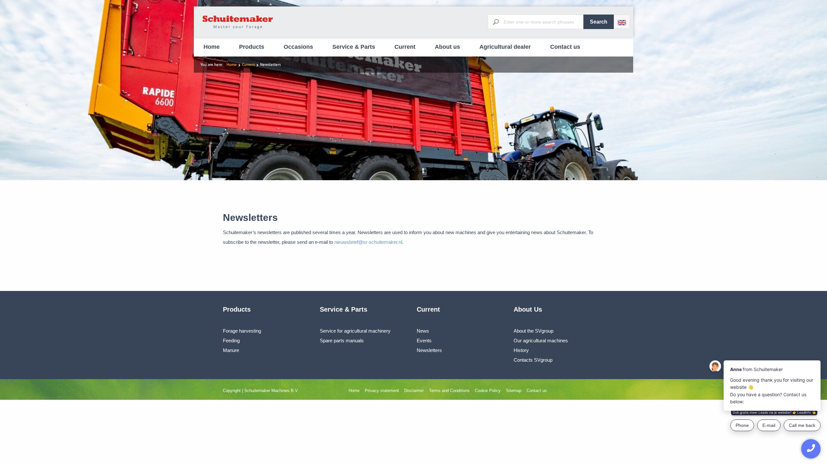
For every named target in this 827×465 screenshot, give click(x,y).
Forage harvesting (242, 331)
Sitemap (513, 390)
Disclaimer (414, 390)
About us (447, 47)
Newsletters (429, 350)
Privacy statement (382, 390)
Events (424, 340)
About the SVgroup (533, 331)
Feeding (231, 340)
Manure (231, 350)
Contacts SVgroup (533, 360)
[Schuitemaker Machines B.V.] (238, 29)
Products (251, 47)
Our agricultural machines (541, 340)
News (423, 331)
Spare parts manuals (342, 340)
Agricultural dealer (505, 47)
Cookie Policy (488, 390)
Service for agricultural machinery (355, 331)
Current (404, 47)
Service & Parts (353, 47)
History (521, 350)
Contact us (565, 47)
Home (212, 47)
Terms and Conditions (449, 390)
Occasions (298, 47)
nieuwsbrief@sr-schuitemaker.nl (368, 242)
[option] (413, 90)
